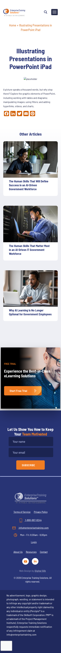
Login (34, 542)
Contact (44, 551)
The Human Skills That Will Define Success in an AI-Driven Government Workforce (28, 185)
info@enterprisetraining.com (33, 527)
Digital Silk (40, 570)
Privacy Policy (41, 511)
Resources (31, 551)
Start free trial (18, 390)
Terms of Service (22, 511)
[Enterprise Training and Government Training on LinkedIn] (35, 561)
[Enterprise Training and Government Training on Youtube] (26, 561)
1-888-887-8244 (33, 520)
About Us (18, 551)
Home (12, 25)
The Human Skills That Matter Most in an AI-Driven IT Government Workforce (29, 249)
